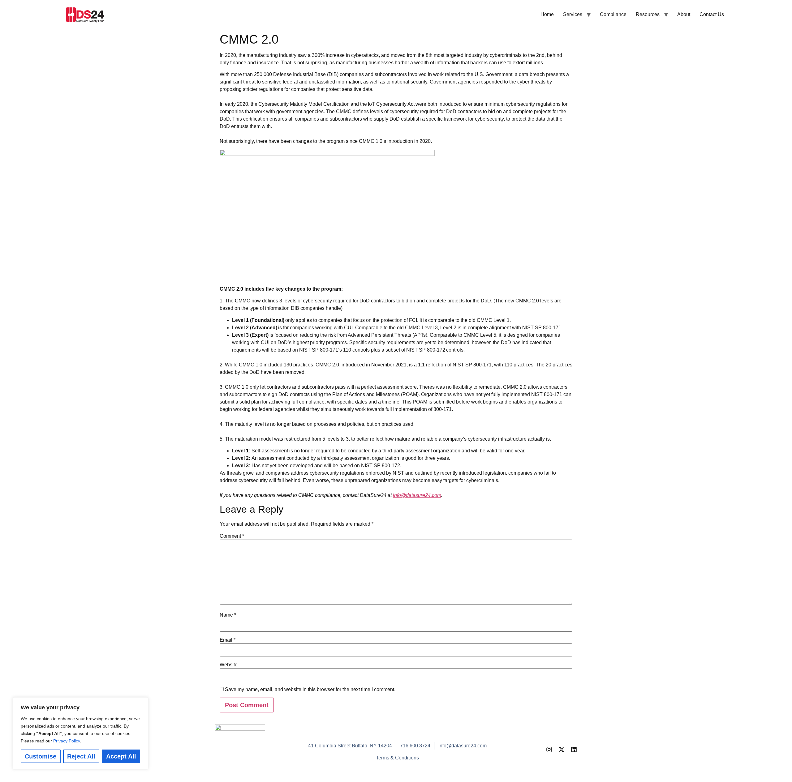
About (683, 14)
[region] (80, 733)
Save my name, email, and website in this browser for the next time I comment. (310, 689)
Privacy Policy (66, 740)
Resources (648, 14)
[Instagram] (549, 749)
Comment (232, 536)
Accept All (121, 756)
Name (228, 615)
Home (547, 14)
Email (227, 640)
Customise (40, 756)
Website (229, 664)
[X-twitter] (561, 749)
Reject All (81, 756)
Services (572, 14)
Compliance (613, 14)
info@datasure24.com (417, 495)
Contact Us (711, 14)
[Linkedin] (574, 749)
